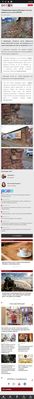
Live (30, 5)
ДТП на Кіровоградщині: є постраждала (11, 218)
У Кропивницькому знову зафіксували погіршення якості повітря (16, 230)
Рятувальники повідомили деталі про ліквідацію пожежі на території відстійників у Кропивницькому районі (16, 223)
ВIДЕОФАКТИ (7, 271)
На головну (6, 389)
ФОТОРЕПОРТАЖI (9, 240)
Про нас (30, 1)
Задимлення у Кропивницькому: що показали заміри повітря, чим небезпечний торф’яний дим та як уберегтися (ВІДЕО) (16, 294)
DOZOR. (30, 45)
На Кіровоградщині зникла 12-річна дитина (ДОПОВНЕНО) (16, 213)
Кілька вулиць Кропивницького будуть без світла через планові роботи (16, 208)
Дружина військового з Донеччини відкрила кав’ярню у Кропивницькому (16, 195)
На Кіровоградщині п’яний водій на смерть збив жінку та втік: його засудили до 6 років (16, 201)
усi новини (17, 236)
